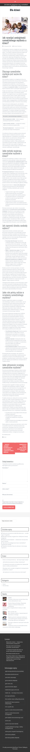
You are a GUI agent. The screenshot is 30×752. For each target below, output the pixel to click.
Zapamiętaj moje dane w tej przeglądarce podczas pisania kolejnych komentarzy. (13, 502)
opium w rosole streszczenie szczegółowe (12, 713)
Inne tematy (6, 585)
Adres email (5, 489)
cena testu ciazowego (10, 677)
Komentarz (5, 467)
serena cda (8, 720)
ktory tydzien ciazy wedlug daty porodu (14, 699)
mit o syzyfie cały (9, 706)
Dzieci (5, 437)
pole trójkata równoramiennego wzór (14, 717)
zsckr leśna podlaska (10, 734)
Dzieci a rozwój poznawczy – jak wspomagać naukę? (15, 559)
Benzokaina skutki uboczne (13, 653)
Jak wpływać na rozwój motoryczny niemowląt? (14, 572)
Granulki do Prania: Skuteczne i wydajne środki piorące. (21, 447)
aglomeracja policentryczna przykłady (14, 671)
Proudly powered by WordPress (10, 747)
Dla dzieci (15, 10)
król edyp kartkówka (10, 696)
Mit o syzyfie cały (12, 611)
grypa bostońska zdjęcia (11, 686)
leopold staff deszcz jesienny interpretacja (12, 703)
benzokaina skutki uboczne (11, 674)
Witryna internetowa (7, 494)
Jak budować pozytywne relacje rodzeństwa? (14, 562)
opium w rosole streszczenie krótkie (14, 709)
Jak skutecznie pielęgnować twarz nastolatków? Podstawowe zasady (16, 5)
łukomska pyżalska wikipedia (12, 737)
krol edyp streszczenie (17, 693)
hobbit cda (7, 693)
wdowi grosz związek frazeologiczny (14, 731)
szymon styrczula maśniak (11, 723)
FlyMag (24, 747)
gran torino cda (8, 683)
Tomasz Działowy (17, 46)
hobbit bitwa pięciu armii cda (12, 689)
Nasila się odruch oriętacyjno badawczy (17, 617)
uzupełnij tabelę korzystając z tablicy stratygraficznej (14, 727)
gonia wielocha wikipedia (11, 680)
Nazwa (4, 483)
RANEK (10, 597)
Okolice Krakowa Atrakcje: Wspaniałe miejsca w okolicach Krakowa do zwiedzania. (17, 605)
